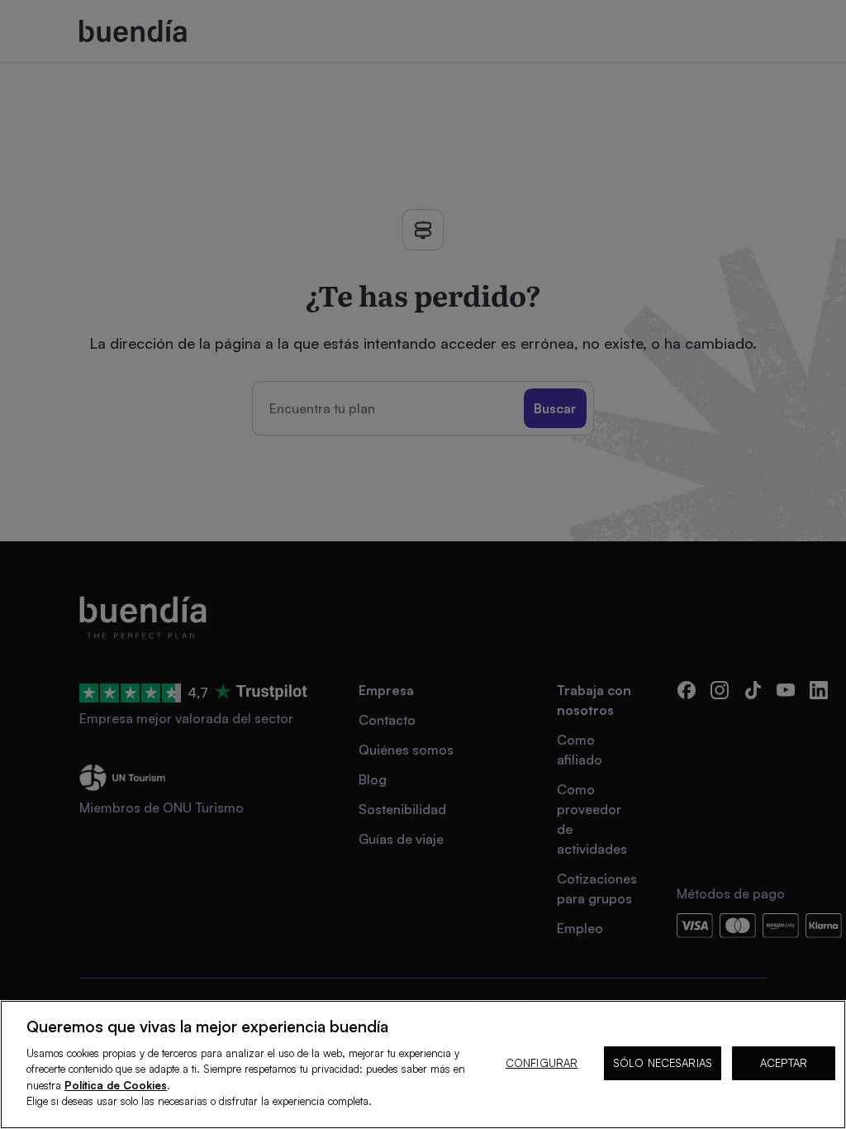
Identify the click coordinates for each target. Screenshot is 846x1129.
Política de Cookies (115, 1085)
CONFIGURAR (541, 1062)
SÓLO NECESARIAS (662, 1062)
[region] (423, 1064)
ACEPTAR (783, 1062)
